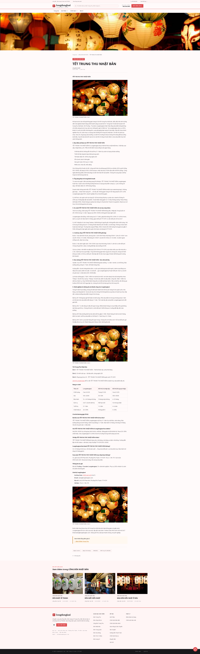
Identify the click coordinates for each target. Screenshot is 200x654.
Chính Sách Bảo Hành (115, 623)
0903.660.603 (87, 475)
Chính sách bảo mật (131, 620)
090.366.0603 (134, 1)
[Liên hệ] (195, 649)
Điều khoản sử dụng (131, 617)
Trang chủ (74, 54)
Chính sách (138, 651)
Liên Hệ (112, 642)
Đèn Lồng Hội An (97, 620)
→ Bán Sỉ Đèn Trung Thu (81, 541)
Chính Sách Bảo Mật (115, 620)
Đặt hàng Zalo (137, 5)
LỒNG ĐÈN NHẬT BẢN (83, 54)
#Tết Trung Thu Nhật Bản (105, 550)
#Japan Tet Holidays (87, 550)
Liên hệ (146, 651)
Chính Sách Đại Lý (114, 636)
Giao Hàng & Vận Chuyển (116, 626)
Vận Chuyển (113, 629)
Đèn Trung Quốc (97, 629)
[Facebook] (54, 624)
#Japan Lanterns (77, 550)
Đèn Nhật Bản (96, 626)
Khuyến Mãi (113, 639)
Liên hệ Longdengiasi (78, 381)
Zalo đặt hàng (143, 1)
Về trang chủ (77, 555)
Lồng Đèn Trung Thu (98, 623)
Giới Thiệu (112, 617)
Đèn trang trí (96, 639)
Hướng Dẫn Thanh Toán (116, 633)
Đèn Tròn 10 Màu (97, 636)
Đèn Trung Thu (97, 617)
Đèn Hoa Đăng (97, 633)
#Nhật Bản (95, 550)
